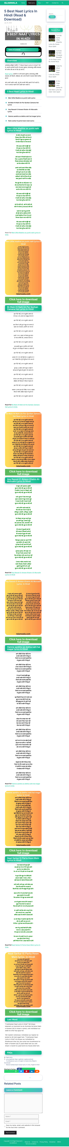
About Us (27, 1142)
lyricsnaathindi (10, 1059)
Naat (16, 1059)
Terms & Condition (31, 1144)
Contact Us (55, 3)
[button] (39, 50)
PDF (47, 3)
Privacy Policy (44, 1142)
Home (23, 3)
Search (52, 16)
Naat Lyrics (31, 3)
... (30, 1076)
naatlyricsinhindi (28, 1059)
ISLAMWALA (10, 3)
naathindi (20, 1059)
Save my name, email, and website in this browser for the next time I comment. (23, 1126)
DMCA (59, 1142)
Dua (39, 3)
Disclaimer (52, 1142)
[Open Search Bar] (62, 3)
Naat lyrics (9, 74)
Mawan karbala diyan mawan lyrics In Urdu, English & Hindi (22, 1064)
